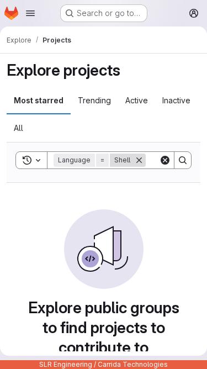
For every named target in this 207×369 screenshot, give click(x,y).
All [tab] (18, 128)
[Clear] (165, 160)
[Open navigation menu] (30, 13)
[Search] (183, 160)
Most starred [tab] (38, 100)
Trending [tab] (94, 100)
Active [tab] (136, 100)
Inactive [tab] (176, 100)
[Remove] (139, 160)
